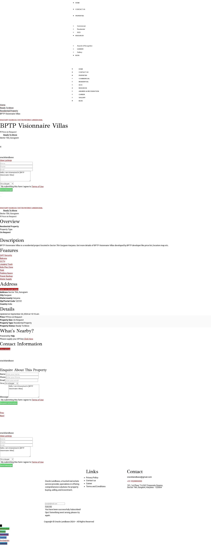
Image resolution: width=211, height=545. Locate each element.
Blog (81, 101)
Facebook (13, 120)
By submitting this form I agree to (22, 186)
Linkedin (35, 120)
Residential (81, 29)
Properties (83, 75)
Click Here (28, 339)
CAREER (80, 49)
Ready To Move (10, 135)
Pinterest (28, 120)
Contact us (83, 72)
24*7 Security (6, 255)
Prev (2, 413)
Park (2, 270)
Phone (3, 377)
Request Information (8, 403)
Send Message (6, 190)
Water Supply (6, 279)
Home (81, 69)
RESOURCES (83, 88)
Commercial (81, 26)
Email (40, 120)
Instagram (4, 540)
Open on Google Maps (9, 289)
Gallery (79, 52)
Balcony (3, 258)
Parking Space (6, 273)
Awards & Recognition (84, 46)
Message (4, 397)
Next (2, 416)
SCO (78, 32)
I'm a (2, 383)
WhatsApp (4, 120)
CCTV (2, 261)
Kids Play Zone (6, 267)
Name (2, 374)
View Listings (6, 160)
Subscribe (48, 507)
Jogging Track (6, 264)
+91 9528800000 (134, 481)
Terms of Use (38, 186)
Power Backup (6, 276)
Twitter (20, 120)
